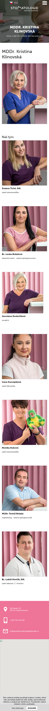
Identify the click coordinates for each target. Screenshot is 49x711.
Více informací (17, 708)
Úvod (8, 36)
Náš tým (16, 36)
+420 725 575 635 (17, 620)
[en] (14, 3)
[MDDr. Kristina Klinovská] (24, 93)
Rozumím (32, 708)
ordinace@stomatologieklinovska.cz (24, 631)
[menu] (44, 3)
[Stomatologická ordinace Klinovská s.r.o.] (24, 8)
